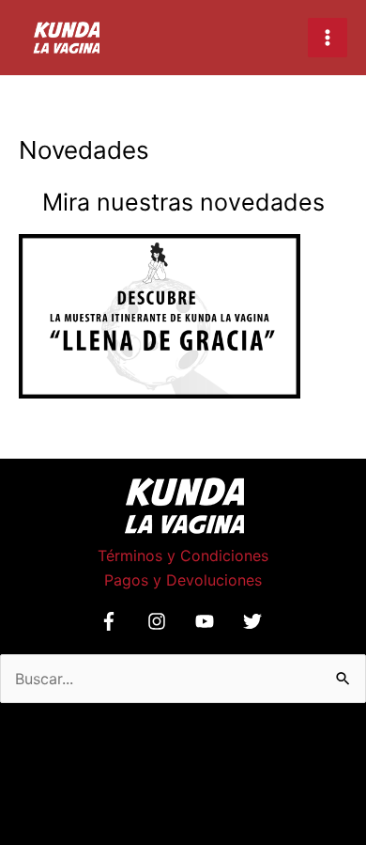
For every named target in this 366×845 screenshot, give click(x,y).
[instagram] (159, 621)
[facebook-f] (111, 621)
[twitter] (255, 621)
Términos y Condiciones (183, 555)
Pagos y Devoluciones (183, 580)
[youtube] (207, 621)
